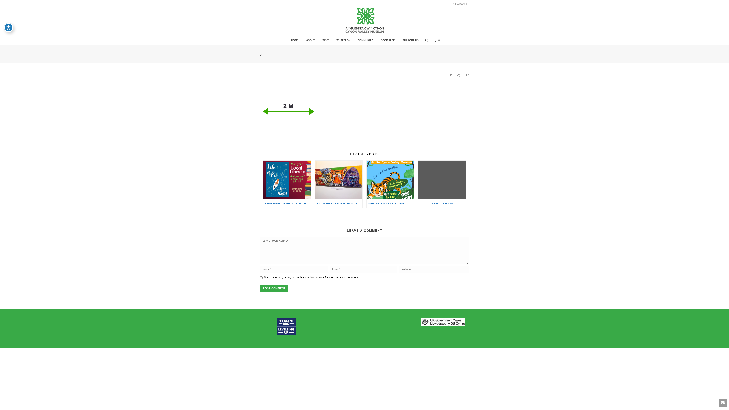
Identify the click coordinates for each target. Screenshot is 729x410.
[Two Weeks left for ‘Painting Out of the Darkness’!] (339, 180)
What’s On (343, 40)
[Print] (451, 74)
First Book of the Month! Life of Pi (288, 203)
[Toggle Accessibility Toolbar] (8, 27)
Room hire (388, 40)
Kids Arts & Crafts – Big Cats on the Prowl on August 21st (391, 203)
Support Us (410, 40)
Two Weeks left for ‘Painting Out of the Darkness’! (340, 203)
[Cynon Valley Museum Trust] (364, 21)
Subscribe (462, 3)
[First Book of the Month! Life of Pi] (287, 180)
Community (365, 40)
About (310, 40)
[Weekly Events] (442, 180)
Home (295, 40)
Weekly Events (442, 203)
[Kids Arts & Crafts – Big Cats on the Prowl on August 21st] (390, 180)
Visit (325, 40)
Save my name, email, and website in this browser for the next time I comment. (311, 277)
